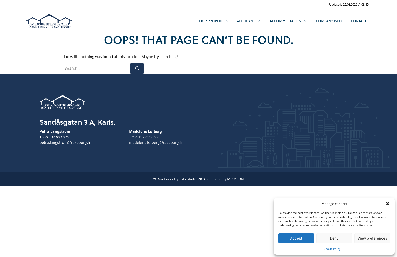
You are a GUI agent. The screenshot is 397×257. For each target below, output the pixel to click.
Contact (358, 20)
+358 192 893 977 (144, 136)
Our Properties (213, 20)
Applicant (246, 20)
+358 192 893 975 (54, 136)
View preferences (372, 238)
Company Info (329, 20)
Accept (296, 238)
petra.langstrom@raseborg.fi (65, 142)
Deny (334, 238)
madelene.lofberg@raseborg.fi (155, 142)
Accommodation (285, 20)
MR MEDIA (235, 179)
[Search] (137, 68)
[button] (388, 203)
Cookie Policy (332, 249)
